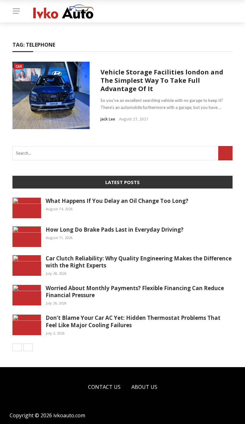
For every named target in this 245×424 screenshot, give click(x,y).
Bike (15, 74)
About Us (144, 386)
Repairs (19, 87)
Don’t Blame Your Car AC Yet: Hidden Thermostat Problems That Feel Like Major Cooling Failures (133, 321)
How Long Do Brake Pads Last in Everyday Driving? (114, 229)
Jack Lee (107, 119)
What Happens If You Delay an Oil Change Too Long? (117, 200)
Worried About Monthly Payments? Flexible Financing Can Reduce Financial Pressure (135, 291)
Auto (17, 48)
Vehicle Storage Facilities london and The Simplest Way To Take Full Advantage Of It (161, 80)
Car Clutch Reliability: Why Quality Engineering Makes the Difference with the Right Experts (139, 262)
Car (15, 36)
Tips (15, 61)
